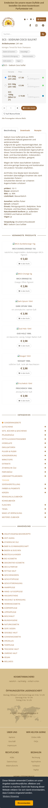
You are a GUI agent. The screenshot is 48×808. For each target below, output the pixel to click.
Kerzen (5, 492)
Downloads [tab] (25, 130)
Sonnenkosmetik (12, 636)
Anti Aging (9, 538)
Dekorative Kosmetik (14, 562)
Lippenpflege (10, 612)
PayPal (36, 770)
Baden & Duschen (9, 52)
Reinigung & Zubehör (12, 496)
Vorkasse (36, 765)
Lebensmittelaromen (12, 476)
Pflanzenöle (8, 435)
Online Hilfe (36, 737)
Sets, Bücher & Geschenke (14, 431)
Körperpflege (10, 608)
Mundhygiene (10, 620)
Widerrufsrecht (12, 765)
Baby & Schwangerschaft (16, 546)
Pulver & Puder (9, 451)
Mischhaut (9, 616)
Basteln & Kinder (12, 554)
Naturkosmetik (28, 56)
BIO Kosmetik (10, 558)
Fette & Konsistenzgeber (14, 439)
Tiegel (5, 509)
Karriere (12, 737)
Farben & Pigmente (11, 488)
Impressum (12, 745)
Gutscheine (7, 426)
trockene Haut (11, 649)
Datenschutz (12, 761)
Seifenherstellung (11, 484)
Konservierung (9, 455)
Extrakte (6, 463)
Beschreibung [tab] (10, 130)
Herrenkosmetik (12, 604)
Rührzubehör (8, 501)
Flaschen (6, 505)
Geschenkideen (11, 575)
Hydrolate (7, 443)
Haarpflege (24, 52)
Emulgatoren (8, 447)
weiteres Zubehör (10, 517)
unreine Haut (10, 653)
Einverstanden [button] (24, 803)
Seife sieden (7, 61)
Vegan (19, 61)
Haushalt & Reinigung (10, 56)
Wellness (8, 661)
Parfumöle (7, 472)
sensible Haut (11, 632)
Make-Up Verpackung (12, 513)
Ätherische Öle (9, 468)
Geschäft (12, 741)
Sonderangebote (12, 422)
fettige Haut (10, 571)
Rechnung (36, 757)
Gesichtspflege (11, 579)
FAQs (36, 741)
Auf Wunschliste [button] (13, 113)
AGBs (12, 757)
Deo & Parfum (10, 567)
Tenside (5, 480)
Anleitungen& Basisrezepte (17, 534)
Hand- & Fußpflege (13, 591)
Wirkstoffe (7, 459)
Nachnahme (36, 761)
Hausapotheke (11, 595)
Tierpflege (9, 645)
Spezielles (9, 641)
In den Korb (30, 108)
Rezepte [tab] (37, 130)
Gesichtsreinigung (13, 583)
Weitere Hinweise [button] (11, 796)
